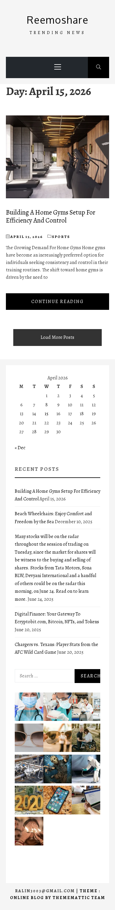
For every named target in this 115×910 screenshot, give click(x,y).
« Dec (20, 447)
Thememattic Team (78, 898)
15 (46, 413)
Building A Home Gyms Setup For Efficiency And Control (50, 216)
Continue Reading (57, 301)
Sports (61, 236)
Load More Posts (57, 337)
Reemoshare (57, 19)
